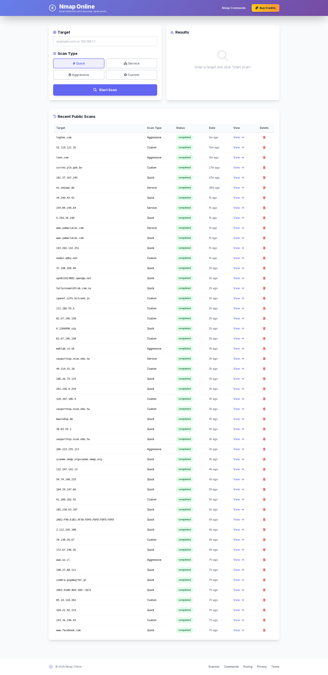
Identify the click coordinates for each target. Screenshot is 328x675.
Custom (133, 75)
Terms (275, 666)
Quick (80, 63)
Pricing (247, 666)
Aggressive (80, 75)
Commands (231, 666)
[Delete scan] (264, 137)
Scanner (213, 666)
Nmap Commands (234, 7)
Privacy (262, 666)
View (237, 137)
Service (133, 63)
